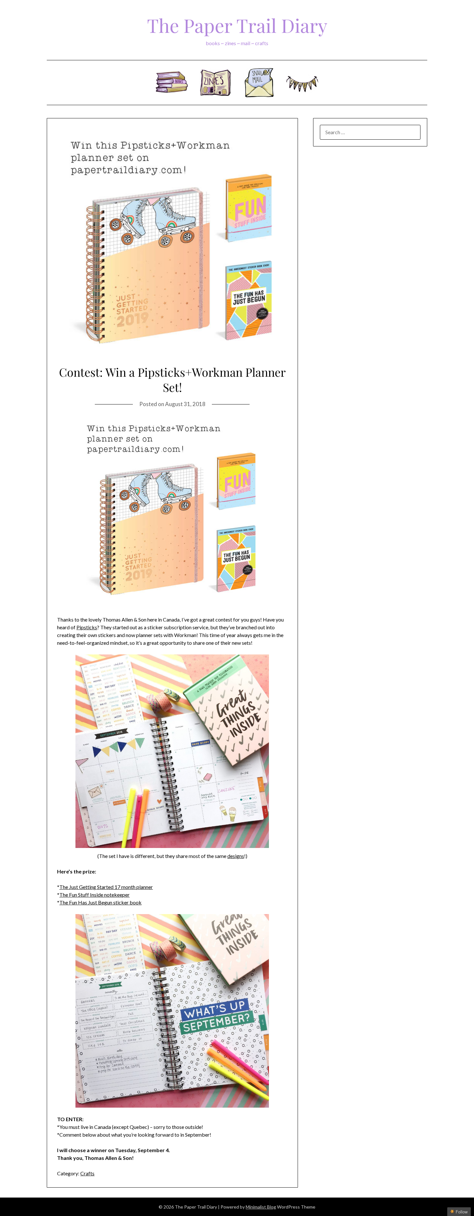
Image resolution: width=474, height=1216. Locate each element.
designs (235, 856)
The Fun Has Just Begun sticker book (100, 902)
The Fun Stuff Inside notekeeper (94, 895)
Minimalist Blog (261, 1207)
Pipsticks (86, 627)
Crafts (87, 1173)
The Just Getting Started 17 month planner (106, 887)
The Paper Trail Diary (237, 25)
